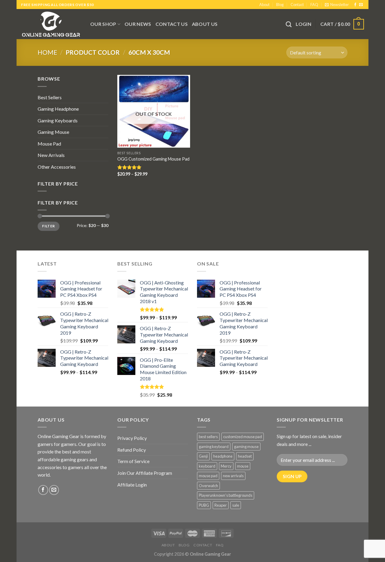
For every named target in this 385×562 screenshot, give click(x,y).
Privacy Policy (132, 438)
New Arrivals (51, 155)
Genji (203, 456)
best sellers (208, 436)
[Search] (288, 24)
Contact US (172, 24)
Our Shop (103, 24)
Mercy (226, 466)
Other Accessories (57, 167)
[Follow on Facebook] (355, 5)
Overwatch (208, 485)
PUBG (204, 505)
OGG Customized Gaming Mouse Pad (153, 158)
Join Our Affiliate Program (144, 473)
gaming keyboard (214, 446)
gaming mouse (246, 446)
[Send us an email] (361, 5)
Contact (297, 4)
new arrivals (233, 475)
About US (205, 24)
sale (235, 505)
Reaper (220, 505)
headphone (223, 456)
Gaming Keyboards (58, 120)
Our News (138, 24)
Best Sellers (50, 97)
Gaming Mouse (53, 132)
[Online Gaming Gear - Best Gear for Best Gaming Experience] (51, 24)
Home (47, 52)
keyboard (207, 466)
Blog (280, 4)
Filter (48, 226)
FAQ (314, 4)
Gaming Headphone (58, 109)
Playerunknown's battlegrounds (225, 495)
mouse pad (208, 475)
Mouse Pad (49, 143)
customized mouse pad (242, 436)
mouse (242, 466)
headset (245, 456)
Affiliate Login (132, 484)
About (264, 4)
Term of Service (133, 461)
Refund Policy (131, 450)
